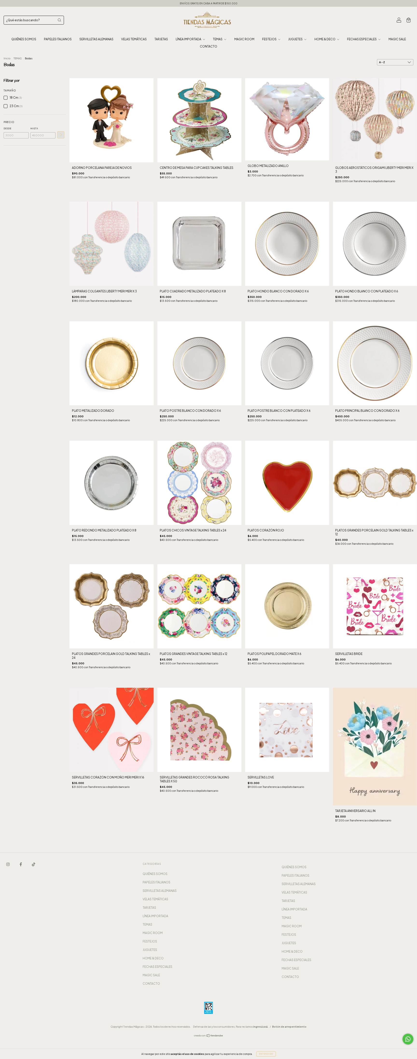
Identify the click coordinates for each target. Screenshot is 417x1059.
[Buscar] (59, 20)
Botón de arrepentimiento (289, 1026)
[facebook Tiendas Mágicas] (21, 864)
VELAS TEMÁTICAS (134, 39)
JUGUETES (295, 39)
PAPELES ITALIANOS (58, 39)
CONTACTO (208, 46)
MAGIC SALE (397, 39)
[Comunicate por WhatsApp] (408, 1039)
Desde (7, 128)
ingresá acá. (260, 1026)
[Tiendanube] (209, 1036)
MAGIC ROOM (244, 39)
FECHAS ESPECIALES (362, 39)
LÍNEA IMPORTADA (189, 39)
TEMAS (218, 39)
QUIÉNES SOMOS (23, 39)
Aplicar (60, 134)
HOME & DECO (325, 39)
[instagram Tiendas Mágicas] (8, 864)
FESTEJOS (269, 39)
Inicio (7, 58)
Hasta (34, 128)
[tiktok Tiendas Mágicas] (33, 864)
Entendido (266, 1054)
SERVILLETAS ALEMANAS (96, 39)
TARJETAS (161, 39)
